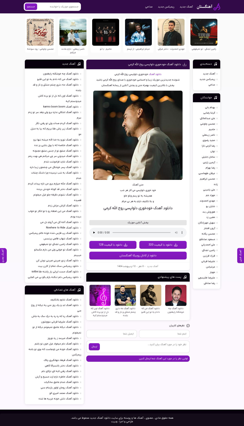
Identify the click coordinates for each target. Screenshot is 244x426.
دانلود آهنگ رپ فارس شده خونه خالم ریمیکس (54, 233)
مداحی (149, 7)
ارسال (94, 346)
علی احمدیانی (208, 244)
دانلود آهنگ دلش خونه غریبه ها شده (59, 398)
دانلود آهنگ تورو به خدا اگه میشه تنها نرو (56, 140)
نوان (212, 151)
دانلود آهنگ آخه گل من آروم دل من (59, 222)
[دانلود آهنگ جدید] (208, 6)
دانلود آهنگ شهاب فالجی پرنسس (61, 238)
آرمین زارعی (209, 162)
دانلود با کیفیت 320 (160, 245)
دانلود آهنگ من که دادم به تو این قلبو (58, 79)
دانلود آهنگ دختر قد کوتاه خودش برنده (58, 189)
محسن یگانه (208, 234)
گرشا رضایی (209, 113)
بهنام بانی (210, 107)
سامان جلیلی (208, 157)
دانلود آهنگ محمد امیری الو (64, 393)
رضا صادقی (209, 283)
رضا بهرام (210, 168)
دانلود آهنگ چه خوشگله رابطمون (61, 73)
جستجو (31, 6)
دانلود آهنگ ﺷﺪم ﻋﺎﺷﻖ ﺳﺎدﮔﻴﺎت (61, 382)
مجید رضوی (209, 140)
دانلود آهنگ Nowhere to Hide (62, 228)
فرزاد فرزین (209, 256)
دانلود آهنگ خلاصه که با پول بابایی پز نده (56, 145)
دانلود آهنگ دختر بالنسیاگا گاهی (62, 365)
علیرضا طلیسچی (206, 277)
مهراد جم (210, 195)
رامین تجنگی (208, 250)
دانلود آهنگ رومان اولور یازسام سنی (60, 387)
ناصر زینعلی (208, 135)
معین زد (210, 217)
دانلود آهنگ (155, 74)
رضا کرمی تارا (208, 146)
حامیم (212, 129)
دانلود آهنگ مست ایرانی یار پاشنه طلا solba (55, 271)
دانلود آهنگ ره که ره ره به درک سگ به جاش (55, 316)
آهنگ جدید (186, 7)
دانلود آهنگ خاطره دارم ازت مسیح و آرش (57, 377)
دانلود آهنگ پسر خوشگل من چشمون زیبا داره (54, 167)
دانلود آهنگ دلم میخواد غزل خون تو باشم (57, 344)
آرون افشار (209, 228)
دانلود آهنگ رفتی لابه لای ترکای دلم (60, 371)
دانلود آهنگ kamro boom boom (61, 107)
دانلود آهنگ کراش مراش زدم (63, 205)
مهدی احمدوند (207, 201)
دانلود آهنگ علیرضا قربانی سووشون (60, 322)
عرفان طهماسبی (206, 173)
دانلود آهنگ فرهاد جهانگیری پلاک (61, 360)
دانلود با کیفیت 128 (110, 245)
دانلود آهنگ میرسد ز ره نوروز (63, 338)
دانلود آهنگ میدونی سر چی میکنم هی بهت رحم (53, 156)
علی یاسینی (209, 189)
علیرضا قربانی (208, 261)
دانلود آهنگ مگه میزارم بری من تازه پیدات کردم (53, 183)
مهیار (212, 272)
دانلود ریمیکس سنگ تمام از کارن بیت (58, 266)
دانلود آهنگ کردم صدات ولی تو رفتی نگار (57, 123)
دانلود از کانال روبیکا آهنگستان (137, 255)
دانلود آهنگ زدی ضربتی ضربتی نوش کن (57, 260)
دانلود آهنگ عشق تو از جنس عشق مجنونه (56, 151)
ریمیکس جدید (166, 7)
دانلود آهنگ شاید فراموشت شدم (61, 161)
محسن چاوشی (207, 124)
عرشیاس (210, 267)
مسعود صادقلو (207, 239)
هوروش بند (208, 212)
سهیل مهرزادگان (206, 223)
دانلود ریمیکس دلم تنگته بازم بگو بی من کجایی (53, 277)
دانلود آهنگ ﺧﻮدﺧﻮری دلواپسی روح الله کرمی (154, 64)
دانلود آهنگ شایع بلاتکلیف (64, 299)
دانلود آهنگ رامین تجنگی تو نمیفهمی (59, 244)
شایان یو (210, 206)
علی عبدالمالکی (207, 118)
